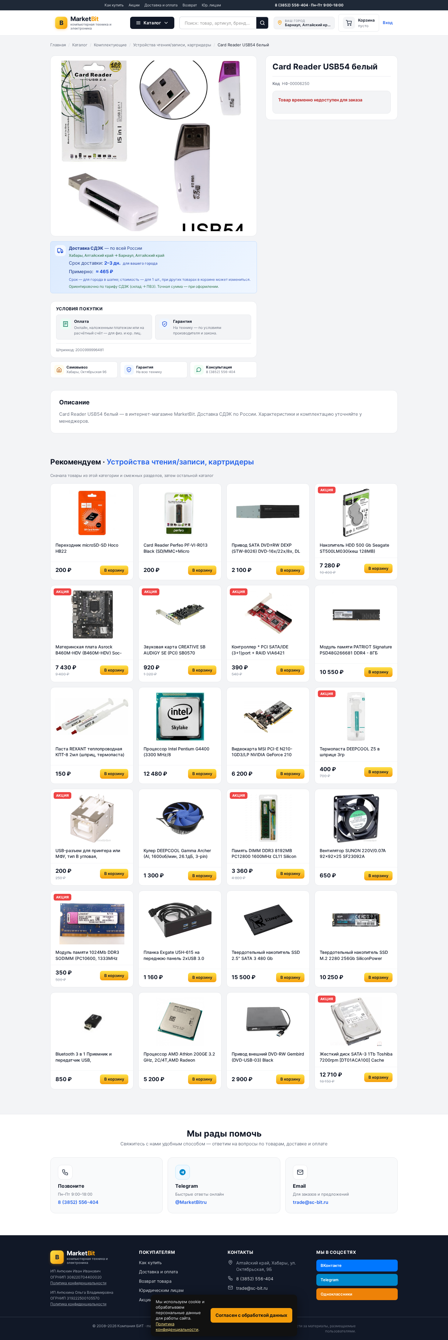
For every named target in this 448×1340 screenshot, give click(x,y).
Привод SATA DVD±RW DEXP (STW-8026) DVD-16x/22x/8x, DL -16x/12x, (266, 548)
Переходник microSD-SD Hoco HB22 (86, 548)
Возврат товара (155, 1281)
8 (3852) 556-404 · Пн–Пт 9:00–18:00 (309, 5)
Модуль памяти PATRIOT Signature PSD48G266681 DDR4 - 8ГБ (356, 649)
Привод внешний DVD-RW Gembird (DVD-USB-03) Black (268, 1057)
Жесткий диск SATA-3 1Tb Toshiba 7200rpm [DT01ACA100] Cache (356, 1057)
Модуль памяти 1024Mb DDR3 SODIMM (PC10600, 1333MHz (87, 955)
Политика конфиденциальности (78, 1283)
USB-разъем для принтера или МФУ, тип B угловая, (87, 853)
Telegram (330, 1279)
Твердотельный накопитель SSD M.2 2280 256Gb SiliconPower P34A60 (354, 955)
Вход (388, 22)
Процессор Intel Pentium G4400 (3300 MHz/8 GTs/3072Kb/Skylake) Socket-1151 (179, 752)
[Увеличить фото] (153, 146)
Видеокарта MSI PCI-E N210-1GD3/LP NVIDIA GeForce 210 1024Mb (262, 752)
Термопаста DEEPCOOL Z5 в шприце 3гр (350, 751)
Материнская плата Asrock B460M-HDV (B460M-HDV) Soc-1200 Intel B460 (88, 650)
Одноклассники (336, 1294)
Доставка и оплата (161, 5)
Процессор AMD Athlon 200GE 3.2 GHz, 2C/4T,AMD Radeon (179, 1057)
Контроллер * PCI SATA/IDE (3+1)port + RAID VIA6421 (260, 649)
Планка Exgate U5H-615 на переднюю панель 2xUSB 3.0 (174, 955)
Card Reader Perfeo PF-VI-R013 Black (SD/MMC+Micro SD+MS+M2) (176, 548)
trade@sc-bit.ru (252, 1288)
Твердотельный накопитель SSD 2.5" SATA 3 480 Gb (266, 955)
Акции (134, 5)
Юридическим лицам (161, 1290)
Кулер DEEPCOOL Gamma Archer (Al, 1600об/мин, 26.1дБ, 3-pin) (177, 853)
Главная (58, 44)
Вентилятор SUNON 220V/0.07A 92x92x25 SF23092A (353, 853)
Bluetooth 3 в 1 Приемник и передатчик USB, (83, 1057)
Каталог (79, 44)
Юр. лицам (211, 5)
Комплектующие (110, 44)
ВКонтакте (331, 1265)
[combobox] (217, 22)
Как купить (114, 5)
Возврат (190, 5)
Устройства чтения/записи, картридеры (172, 44)
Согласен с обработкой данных (251, 1315)
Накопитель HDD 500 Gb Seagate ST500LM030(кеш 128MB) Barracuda (354, 548)
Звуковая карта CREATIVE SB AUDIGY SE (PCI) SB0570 (174, 649)
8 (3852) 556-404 (254, 1278)
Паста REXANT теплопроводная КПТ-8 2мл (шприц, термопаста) (89, 751)
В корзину (114, 570)
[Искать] (262, 22)
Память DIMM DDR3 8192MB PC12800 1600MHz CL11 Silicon (264, 853)
